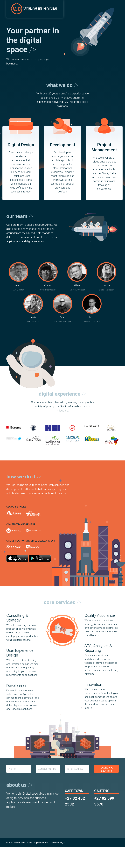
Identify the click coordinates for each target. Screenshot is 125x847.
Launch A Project (106, 769)
